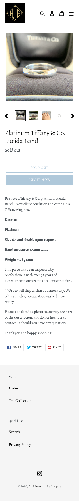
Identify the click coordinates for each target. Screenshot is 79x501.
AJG (31, 486)
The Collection (20, 400)
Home (14, 388)
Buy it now (39, 179)
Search (14, 431)
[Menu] (71, 13)
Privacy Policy (20, 444)
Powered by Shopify (48, 486)
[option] (20, 115)
